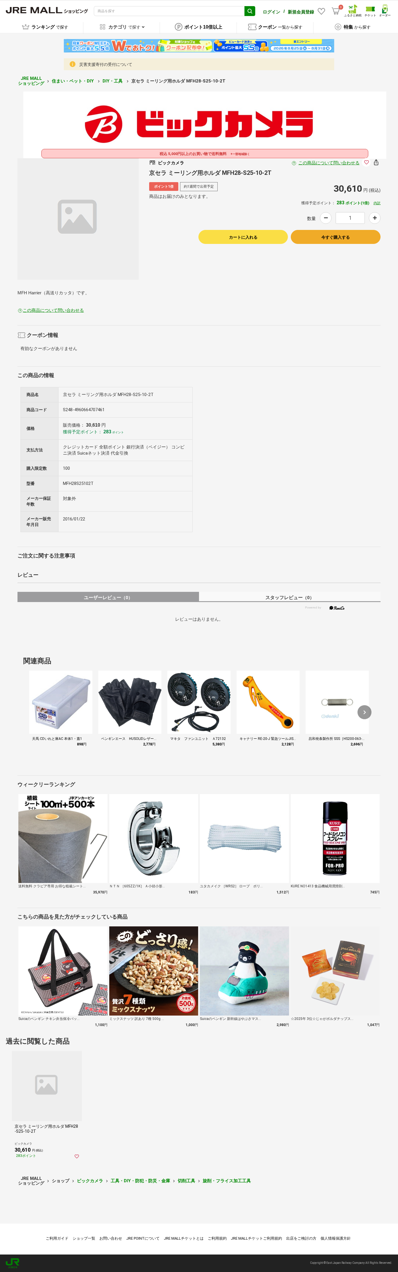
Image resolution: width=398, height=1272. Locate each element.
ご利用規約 (217, 1238)
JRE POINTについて (143, 1238)
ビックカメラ (90, 1180)
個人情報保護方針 (335, 1238)
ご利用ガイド (57, 1238)
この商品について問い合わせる (329, 163)
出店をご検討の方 (301, 1238)
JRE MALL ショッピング (31, 81)
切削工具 (186, 1180)
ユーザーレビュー (108, 597)
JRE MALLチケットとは (184, 1238)
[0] (336, 11)
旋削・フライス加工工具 (227, 1180)
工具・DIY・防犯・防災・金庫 (140, 1180)
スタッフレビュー (289, 597)
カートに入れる (243, 237)
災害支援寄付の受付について (105, 64)
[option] (78, 219)
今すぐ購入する (335, 237)
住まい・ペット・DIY (73, 81)
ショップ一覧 (84, 1238)
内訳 (377, 203)
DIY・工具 (113, 81)
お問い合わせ (110, 1238)
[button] (364, 712)
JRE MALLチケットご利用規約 (256, 1238)
